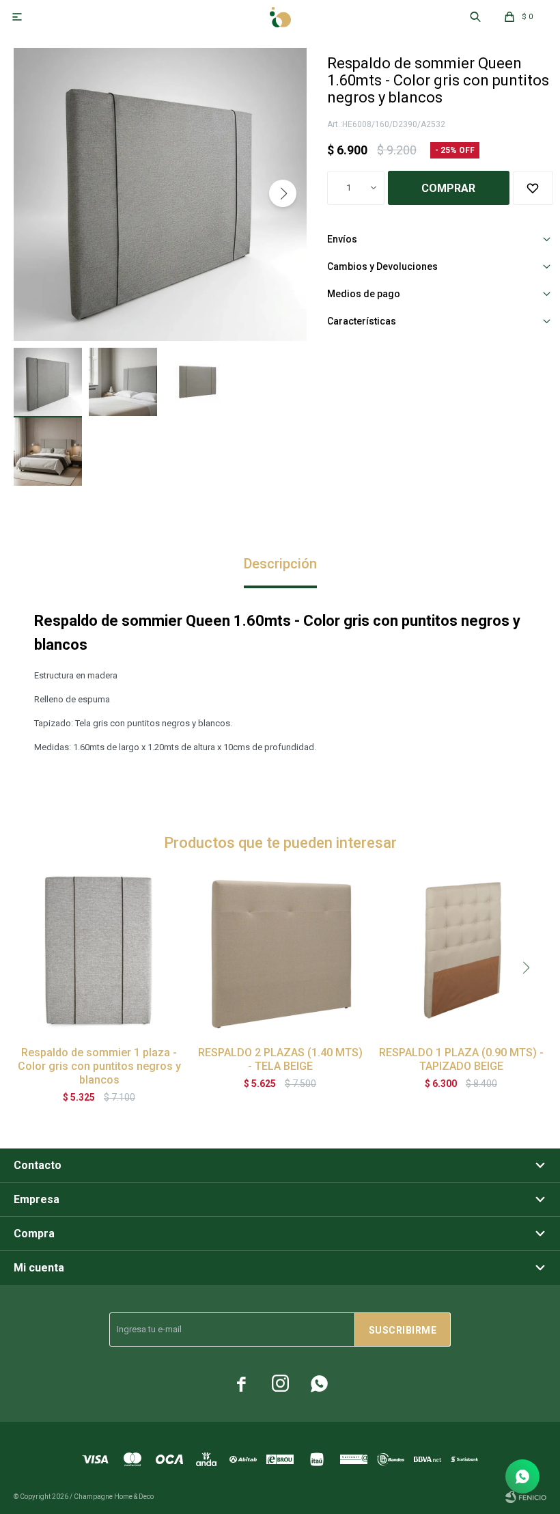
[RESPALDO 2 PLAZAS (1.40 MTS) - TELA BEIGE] (280, 950)
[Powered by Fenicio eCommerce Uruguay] (525, 1497)
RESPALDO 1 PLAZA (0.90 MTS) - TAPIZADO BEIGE (461, 1059)
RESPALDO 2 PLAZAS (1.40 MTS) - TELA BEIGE (280, 1059)
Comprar (448, 188)
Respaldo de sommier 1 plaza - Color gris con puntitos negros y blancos (99, 1066)
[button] (282, 193)
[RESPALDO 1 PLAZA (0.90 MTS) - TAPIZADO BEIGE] (461, 950)
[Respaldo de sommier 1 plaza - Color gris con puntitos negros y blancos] (99, 950)
